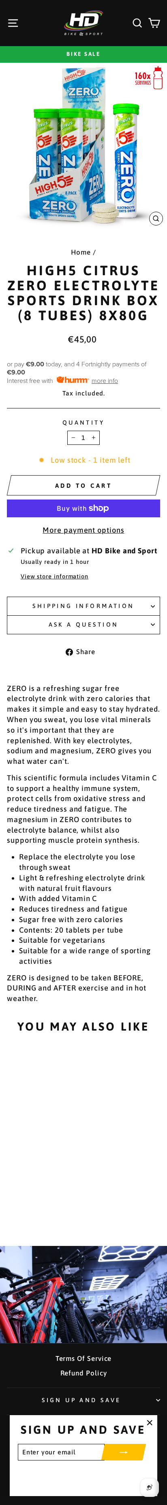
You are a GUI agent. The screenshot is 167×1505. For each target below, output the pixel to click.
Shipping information (83, 605)
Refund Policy (83, 1373)
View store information (54, 576)
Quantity (83, 422)
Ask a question (84, 624)
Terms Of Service (84, 1358)
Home (81, 252)
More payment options (83, 530)
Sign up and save (81, 1400)
